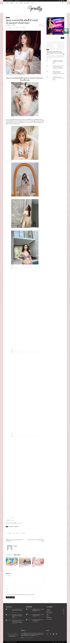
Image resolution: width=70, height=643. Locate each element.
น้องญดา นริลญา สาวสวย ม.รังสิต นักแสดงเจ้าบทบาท (36, 540)
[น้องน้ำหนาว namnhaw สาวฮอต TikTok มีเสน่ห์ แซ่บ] (29, 616)
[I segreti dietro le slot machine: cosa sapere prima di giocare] (49, 78)
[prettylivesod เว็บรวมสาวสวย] (35, 8)
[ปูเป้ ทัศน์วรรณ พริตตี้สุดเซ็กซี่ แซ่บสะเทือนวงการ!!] (25, 561)
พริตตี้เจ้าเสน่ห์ (16, 526)
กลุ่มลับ (17, 2)
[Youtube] (63, 1)
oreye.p (12, 520)
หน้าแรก (7, 16)
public (48, 49)
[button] (63, 3)
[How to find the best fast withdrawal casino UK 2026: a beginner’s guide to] (55, 45)
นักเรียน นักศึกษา (27, 2)
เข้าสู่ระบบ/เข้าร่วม (17, 0)
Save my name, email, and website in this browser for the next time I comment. (20, 594)
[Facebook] (58, 1)
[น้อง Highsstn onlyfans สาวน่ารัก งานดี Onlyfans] (29, 621)
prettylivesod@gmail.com (28, 637)
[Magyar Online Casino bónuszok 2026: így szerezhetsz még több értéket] (49, 73)
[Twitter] (61, 1)
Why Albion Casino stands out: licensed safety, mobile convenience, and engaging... (58, 66)
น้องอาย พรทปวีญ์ (11, 526)
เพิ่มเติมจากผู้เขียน (17, 554)
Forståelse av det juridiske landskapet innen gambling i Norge (58, 61)
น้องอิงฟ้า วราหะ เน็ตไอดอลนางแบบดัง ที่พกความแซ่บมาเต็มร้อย (14, 540)
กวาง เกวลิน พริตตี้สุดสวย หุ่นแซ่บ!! (11, 565)
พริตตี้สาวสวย (12, 2)
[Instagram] (60, 1)
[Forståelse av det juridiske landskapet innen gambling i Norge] (49, 62)
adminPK (8, 25)
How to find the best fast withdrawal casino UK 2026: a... (55, 52)
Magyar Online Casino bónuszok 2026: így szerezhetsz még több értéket (58, 72)
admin (47, 54)
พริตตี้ (7, 2)
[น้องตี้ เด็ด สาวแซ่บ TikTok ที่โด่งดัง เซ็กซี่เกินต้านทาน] (29, 610)
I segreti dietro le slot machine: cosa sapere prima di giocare (58, 77)
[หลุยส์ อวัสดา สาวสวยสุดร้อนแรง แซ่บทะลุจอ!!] (38, 561)
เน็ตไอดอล (21, 2)
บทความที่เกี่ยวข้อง (9, 554)
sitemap (32, 2)
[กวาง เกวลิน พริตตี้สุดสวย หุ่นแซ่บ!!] (12, 561)
